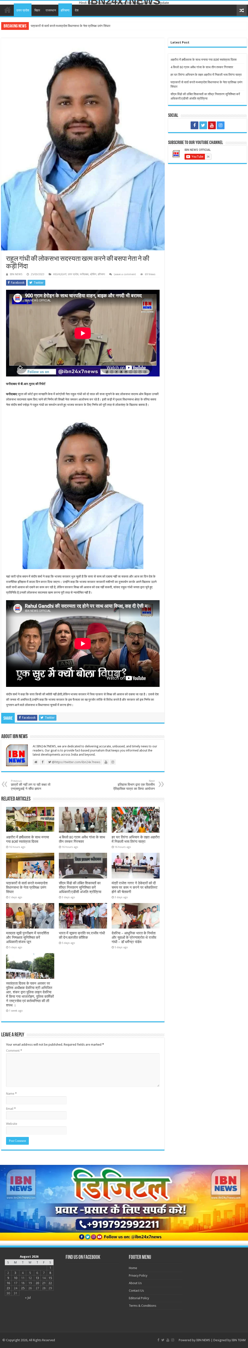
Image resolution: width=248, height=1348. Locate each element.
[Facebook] (194, 125)
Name (11, 1093)
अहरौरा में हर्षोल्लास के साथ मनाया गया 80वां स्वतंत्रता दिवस (27, 839)
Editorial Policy (139, 1298)
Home (7, 10)
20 (37, 1283)
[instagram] (221, 125)
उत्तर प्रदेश (22, 10)
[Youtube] (212, 125)
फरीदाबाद (84, 274)
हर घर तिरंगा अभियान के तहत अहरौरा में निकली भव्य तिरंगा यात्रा (136, 839)
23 (8, 1288)
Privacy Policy (138, 1275)
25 (22, 1288)
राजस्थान (51, 10)
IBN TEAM (239, 1340)
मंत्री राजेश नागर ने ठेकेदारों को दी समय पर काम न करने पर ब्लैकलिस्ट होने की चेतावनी (135, 887)
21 (44, 1283)
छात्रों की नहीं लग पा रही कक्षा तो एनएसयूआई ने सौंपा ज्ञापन (30, 785)
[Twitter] (203, 125)
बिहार (37, 10)
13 (37, 1278)
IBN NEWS (16, 274)
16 (8, 1283)
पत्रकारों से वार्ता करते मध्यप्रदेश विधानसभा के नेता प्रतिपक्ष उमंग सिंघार (27, 887)
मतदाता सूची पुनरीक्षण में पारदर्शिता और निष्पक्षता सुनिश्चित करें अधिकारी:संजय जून (27, 937)
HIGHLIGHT (59, 274)
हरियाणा (65, 10)
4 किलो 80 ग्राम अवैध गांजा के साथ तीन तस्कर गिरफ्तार (82, 839)
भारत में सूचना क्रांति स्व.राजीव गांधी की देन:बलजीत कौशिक (82, 935)
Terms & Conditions (142, 1305)
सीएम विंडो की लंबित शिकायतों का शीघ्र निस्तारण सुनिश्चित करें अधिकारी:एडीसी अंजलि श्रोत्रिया (84, 26)
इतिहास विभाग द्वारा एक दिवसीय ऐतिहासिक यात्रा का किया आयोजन (134, 785)
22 (50, 1283)
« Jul (28, 1297)
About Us (135, 1283)
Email (11, 1108)
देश (76, 10)
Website (11, 1124)
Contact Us (136, 1290)
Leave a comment (125, 274)
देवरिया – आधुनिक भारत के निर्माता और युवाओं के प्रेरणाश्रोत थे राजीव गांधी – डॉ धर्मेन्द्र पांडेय (134, 937)
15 (50, 1278)
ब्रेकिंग (93, 274)
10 (15, 1278)
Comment (14, 1050)
